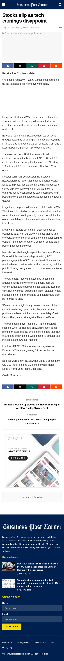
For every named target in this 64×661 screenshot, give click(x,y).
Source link (16, 375)
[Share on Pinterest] (44, 65)
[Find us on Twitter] (6, 648)
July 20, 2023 (8, 27)
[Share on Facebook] (8, 65)
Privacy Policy (23, 643)
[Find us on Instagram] (11, 648)
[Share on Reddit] (56, 65)
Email (5, 614)
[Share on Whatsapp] (32, 65)
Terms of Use (39, 643)
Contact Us (7, 643)
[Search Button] (60, 4)
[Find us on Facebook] (3, 648)
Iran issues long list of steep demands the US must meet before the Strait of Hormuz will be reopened (37, 566)
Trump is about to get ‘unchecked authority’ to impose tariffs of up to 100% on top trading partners (38, 583)
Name (5, 603)
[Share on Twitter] (19, 65)
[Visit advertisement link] (32, 460)
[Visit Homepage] (32, 5)
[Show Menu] (3, 4)
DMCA (53, 643)
